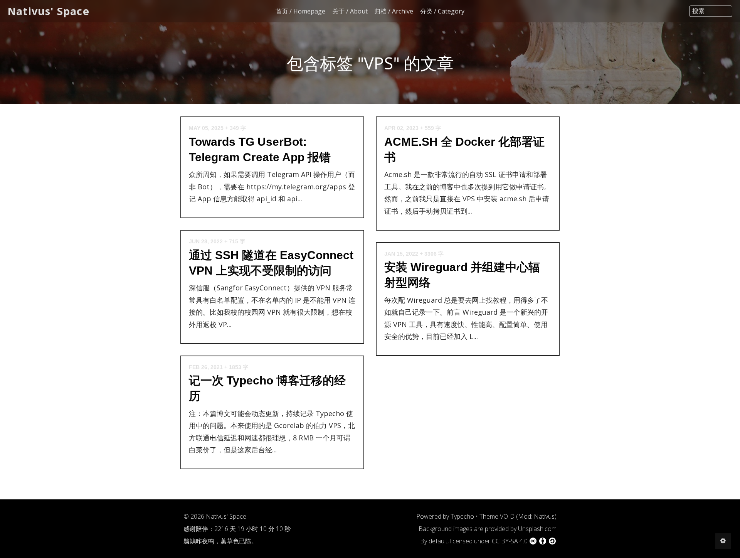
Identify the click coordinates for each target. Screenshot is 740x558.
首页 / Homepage (300, 11)
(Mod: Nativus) (536, 516)
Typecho (462, 516)
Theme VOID (497, 516)
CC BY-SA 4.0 (510, 541)
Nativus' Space (48, 11)
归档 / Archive (393, 11)
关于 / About (350, 11)
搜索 (698, 11)
